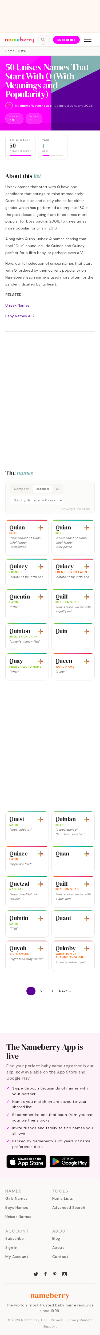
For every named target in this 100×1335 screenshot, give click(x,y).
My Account (16, 1256)
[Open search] (43, 40)
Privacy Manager (80, 1320)
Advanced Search (68, 1207)
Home (9, 51)
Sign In (11, 1247)
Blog (56, 1238)
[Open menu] (88, 40)
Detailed (42, 489)
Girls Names (16, 1198)
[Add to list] (40, 528)
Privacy (57, 1320)
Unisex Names (17, 305)
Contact (60, 1256)
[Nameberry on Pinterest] (55, 1273)
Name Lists (62, 1198)
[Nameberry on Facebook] (45, 1273)
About (58, 1247)
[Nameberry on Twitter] (35, 1273)
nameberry (50, 1295)
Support (50, 1326)
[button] (50, 497)
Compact (21, 489)
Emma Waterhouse (36, 106)
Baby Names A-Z (20, 316)
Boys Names (16, 1207)
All (57, 489)
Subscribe (66, 40)
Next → (65, 991)
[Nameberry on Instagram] (64, 1273)
